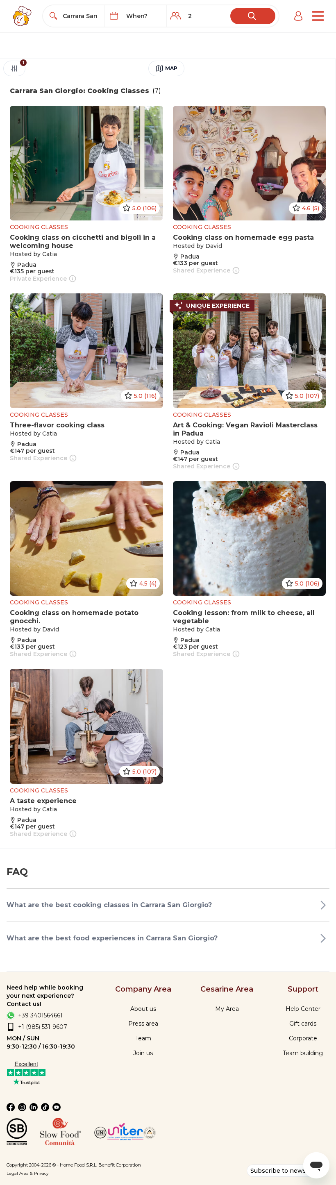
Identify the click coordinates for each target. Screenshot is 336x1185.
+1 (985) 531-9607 (42, 1027)
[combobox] (81, 16)
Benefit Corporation (119, 1165)
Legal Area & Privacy (27, 1173)
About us (143, 1008)
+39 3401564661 (40, 1015)
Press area (143, 1023)
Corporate (303, 1038)
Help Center (303, 1008)
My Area (227, 1008)
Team (143, 1038)
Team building (303, 1053)
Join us (143, 1053)
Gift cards (302, 1023)
